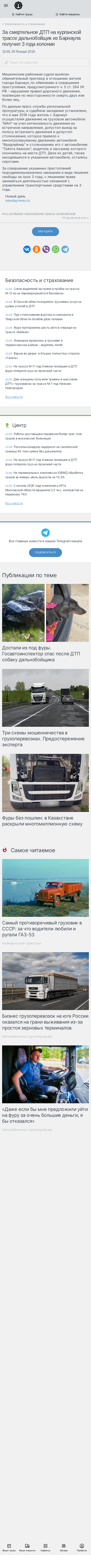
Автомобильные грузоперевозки (27, 1036)
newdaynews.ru (17, 200)
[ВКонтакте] (27, 249)
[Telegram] (65, 249)
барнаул (50, 213)
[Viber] (46, 249)
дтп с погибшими (12, 213)
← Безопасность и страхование (23, 24)
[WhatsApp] (55, 249)
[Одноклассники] (36, 249)
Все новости (14, 397)
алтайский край (65, 213)
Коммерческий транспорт (21, 943)
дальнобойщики (34, 213)
